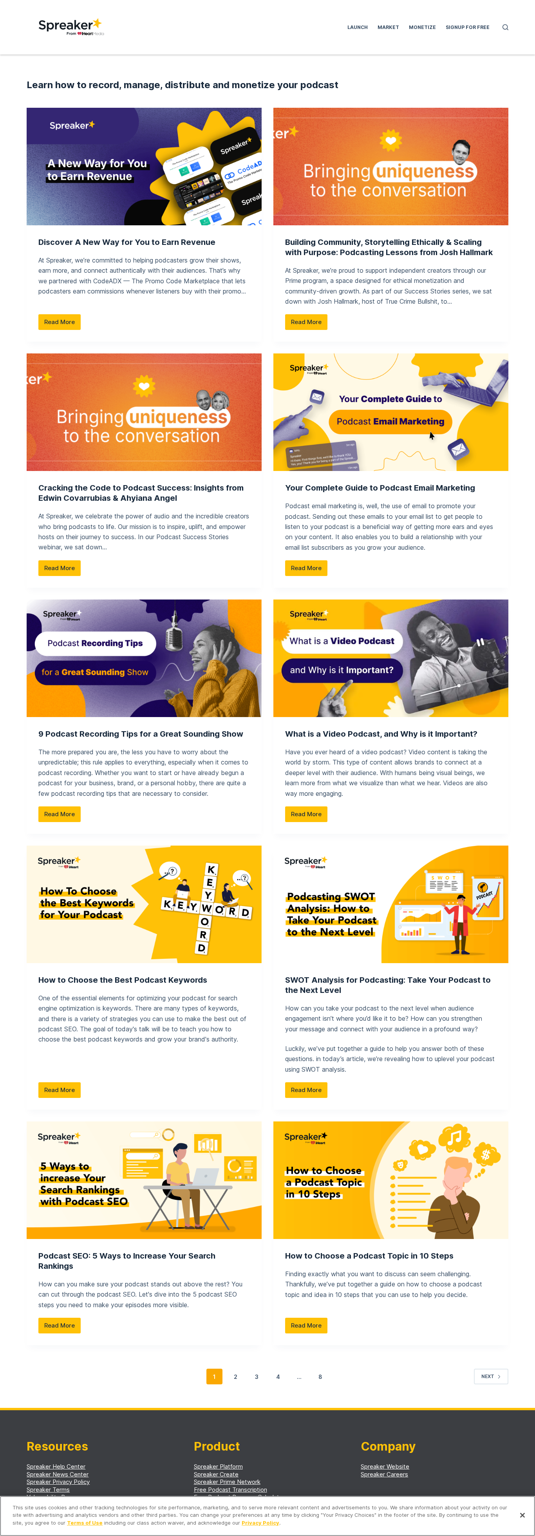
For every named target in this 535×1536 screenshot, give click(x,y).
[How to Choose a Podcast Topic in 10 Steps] (390, 1180)
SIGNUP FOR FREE (468, 27)
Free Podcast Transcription (230, 1489)
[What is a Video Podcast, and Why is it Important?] (390, 658)
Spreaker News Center (58, 1474)
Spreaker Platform (218, 1466)
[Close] (522, 1515)
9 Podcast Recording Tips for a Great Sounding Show (140, 734)
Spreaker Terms (48, 1489)
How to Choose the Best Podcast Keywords (122, 980)
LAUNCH (357, 27)
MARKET (388, 27)
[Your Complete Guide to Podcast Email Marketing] (390, 412)
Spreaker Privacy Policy (58, 1481)
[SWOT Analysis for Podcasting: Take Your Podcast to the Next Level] (390, 904)
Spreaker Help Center (56, 1466)
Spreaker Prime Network (227, 1481)
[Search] (505, 27)
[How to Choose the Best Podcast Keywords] (144, 904)
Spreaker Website (385, 1466)
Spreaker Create (216, 1474)
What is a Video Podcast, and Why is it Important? (381, 734)
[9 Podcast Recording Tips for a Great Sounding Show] (144, 658)
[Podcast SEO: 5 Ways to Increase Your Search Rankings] (144, 1180)
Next (487, 1376)
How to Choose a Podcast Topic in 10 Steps (369, 1256)
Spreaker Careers (384, 1474)
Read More (62, 324)
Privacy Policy (260, 1523)
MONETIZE (422, 27)
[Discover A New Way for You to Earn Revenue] (144, 166)
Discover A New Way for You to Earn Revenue (126, 242)
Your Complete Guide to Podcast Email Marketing (380, 488)
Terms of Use (85, 1523)
